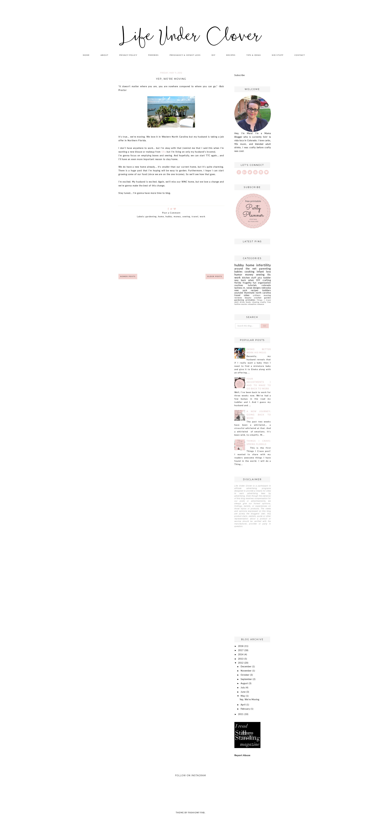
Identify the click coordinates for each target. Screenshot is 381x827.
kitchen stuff (249, 278)
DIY (213, 55)
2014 (241, 655)
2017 (241, 650)
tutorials (252, 285)
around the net (245, 268)
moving (267, 295)
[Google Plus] (244, 172)
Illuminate (249, 293)
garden (267, 298)
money (177, 217)
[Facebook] (239, 172)
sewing (186, 217)
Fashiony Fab (196, 813)
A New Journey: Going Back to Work (259, 415)
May (243, 696)
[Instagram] (261, 172)
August (245, 683)
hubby (168, 217)
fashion (237, 304)
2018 (241, 646)
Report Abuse (242, 755)
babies (238, 271)
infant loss (264, 271)
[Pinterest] (255, 172)
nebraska (266, 288)
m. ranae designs (252, 288)
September (247, 679)
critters (256, 295)
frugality (247, 283)
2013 (241, 659)
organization (264, 283)
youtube (238, 293)
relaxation (252, 304)
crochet (257, 298)
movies (244, 304)
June (243, 692)
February (246, 709)
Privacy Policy (128, 55)
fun (254, 283)
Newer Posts (127, 276)
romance (260, 304)
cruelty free (265, 302)
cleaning (255, 302)
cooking (249, 271)
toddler (267, 278)
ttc (269, 274)
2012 (241, 663)
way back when (244, 280)
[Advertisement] (171, 249)
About (104, 55)
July (243, 688)
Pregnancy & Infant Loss (185, 55)
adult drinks (239, 302)
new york (240, 290)
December (246, 667)
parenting (265, 268)
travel (195, 217)
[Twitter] (250, 172)
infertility (263, 265)
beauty (248, 298)
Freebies (153, 55)
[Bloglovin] (266, 172)
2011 (241, 714)
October (245, 675)
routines (238, 285)
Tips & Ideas (253, 55)
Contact (300, 55)
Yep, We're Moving (171, 78)
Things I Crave (264, 300)
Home (86, 55)
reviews (238, 298)
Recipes (230, 55)
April (243, 705)
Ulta (163, 152)
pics (260, 278)
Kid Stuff (278, 55)
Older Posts (214, 276)
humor (238, 274)
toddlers (266, 290)
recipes (254, 290)
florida (237, 283)
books (248, 302)
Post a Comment (171, 213)
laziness (238, 288)
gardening (151, 217)
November (246, 671)
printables (250, 300)
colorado (266, 285)
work (202, 217)
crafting (267, 280)
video (246, 295)
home (161, 217)
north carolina (263, 293)
